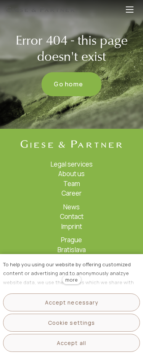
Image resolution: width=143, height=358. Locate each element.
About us (71, 173)
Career (71, 193)
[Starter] (40, 9)
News (71, 206)
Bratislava (72, 249)
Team (71, 183)
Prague (71, 239)
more (71, 279)
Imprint (71, 226)
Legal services (71, 164)
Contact (72, 216)
